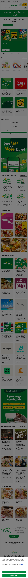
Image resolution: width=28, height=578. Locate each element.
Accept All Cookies (14, 575)
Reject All (14, 571)
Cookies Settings (13, 568)
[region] (14, 567)
